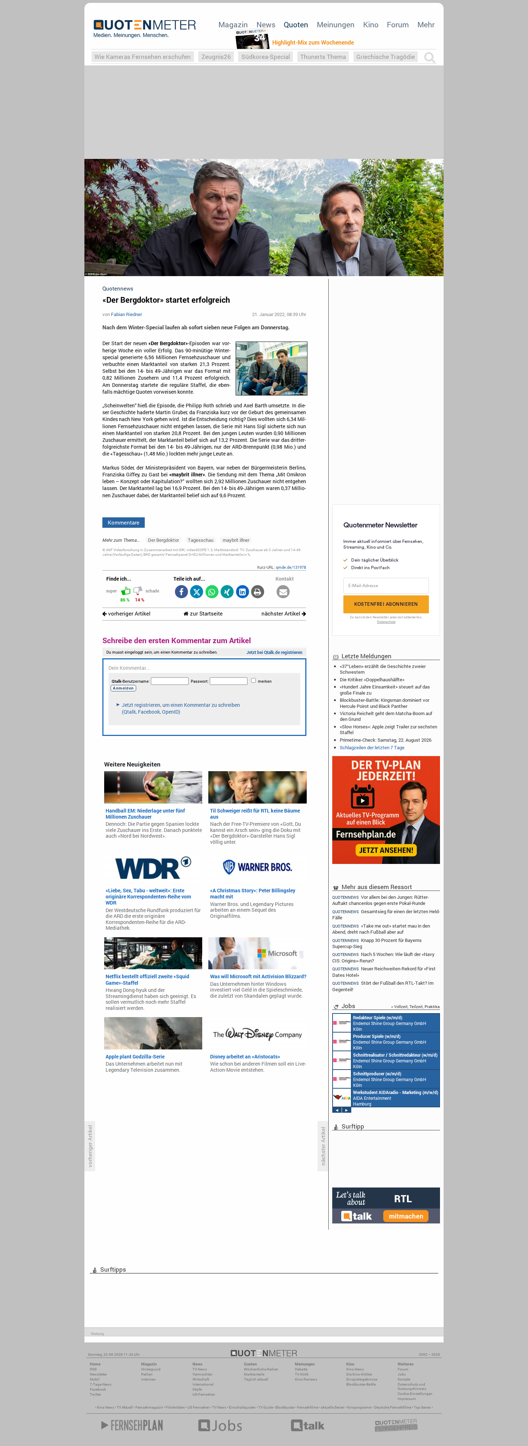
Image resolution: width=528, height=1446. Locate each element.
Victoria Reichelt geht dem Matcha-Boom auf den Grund (386, 716)
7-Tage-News (100, 1384)
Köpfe (197, 1389)
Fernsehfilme (307, 1407)
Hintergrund (151, 1369)
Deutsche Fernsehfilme (392, 1407)
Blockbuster (285, 1407)
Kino (371, 24)
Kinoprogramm (359, 1407)
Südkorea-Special (265, 56)
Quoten (296, 24)
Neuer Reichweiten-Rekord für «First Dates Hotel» (384, 972)
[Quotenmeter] (144, 29)
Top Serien (422, 1407)
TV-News (200, 1369)
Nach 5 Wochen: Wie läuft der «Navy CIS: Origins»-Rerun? (383, 957)
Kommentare (123, 522)
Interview (148, 1379)
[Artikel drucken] (257, 592)
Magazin (233, 24)
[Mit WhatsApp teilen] (211, 592)
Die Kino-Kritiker (359, 1374)
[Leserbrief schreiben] (283, 592)
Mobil (94, 1379)
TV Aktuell (125, 1407)
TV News (219, 1407)
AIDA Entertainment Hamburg (395, 1098)
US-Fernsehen (204, 1394)
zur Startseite (206, 613)
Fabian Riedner (126, 314)
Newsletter (98, 1374)
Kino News (105, 1407)
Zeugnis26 (216, 56)
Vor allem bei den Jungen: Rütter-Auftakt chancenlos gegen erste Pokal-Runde (380, 900)
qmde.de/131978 (291, 567)
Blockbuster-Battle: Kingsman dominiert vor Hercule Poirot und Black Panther (384, 703)
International (203, 1384)
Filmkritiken (175, 1407)
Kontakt (404, 1379)
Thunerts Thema (323, 56)
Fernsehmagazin (149, 1407)
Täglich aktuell (256, 1379)
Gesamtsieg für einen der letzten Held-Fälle (386, 914)
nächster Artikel (281, 613)
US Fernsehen (198, 1407)
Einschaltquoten (242, 1407)
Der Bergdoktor (163, 540)
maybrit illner (236, 540)
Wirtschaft (201, 1379)
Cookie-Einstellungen (415, 1393)
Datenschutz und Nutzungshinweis (412, 1386)
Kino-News (355, 1369)
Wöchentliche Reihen (261, 1369)
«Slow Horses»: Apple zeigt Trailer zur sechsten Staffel (388, 729)
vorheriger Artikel (128, 613)
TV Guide (265, 1407)
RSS (93, 1369)
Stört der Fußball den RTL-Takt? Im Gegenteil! (383, 986)
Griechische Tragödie (385, 56)
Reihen (147, 1374)
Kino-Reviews (306, 1379)
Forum (398, 24)
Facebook (98, 1389)
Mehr (426, 24)
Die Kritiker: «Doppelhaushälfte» (372, 679)
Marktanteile (254, 1374)
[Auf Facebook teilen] (181, 592)
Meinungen (336, 24)
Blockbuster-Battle (361, 1384)
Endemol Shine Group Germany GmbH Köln (389, 1023)
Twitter (95, 1394)
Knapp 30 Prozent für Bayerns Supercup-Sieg (377, 943)
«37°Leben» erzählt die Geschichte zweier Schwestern (383, 669)
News (265, 24)
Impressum (407, 1398)
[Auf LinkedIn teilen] (242, 592)
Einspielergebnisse (361, 1379)
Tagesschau (200, 540)
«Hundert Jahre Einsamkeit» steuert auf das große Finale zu (385, 689)
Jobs (402, 1374)
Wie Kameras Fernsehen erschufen (142, 56)
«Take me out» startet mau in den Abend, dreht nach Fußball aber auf (381, 929)
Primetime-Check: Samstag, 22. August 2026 (385, 740)
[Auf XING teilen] (227, 592)
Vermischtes (202, 1374)
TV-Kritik (302, 1374)
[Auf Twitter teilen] (196, 592)
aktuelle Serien (332, 1407)
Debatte (301, 1369)
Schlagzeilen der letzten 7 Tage (372, 747)
